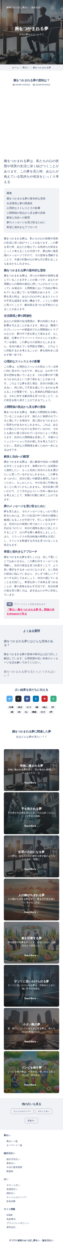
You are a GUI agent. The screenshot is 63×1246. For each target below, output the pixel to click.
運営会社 (11, 1227)
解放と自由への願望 (18, 217)
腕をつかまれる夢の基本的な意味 (26, 198)
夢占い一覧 (12, 1141)
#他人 (44, 707)
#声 (51, 712)
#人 (26, 712)
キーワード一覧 (14, 1145)
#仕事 (11, 707)
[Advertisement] (31, 125)
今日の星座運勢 (14, 1167)
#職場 (34, 712)
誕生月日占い (13, 1159)
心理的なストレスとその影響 (23, 208)
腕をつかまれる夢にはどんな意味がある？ (28, 643)
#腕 (36, 707)
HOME (9, 1215)
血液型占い (12, 1189)
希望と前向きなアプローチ (22, 227)
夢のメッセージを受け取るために (26, 222)
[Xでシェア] (18, 699)
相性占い (11, 1193)
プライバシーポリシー (17, 1223)
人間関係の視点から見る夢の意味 (26, 212)
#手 (52, 707)
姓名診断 (11, 1201)
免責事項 (11, 1219)
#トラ (29, 707)
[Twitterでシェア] (9, 699)
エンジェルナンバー (22, 1111)
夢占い (25, 67)
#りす (43, 712)
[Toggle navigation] (52, 7)
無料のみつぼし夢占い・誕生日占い (24, 7)
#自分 (20, 707)
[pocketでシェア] (45, 699)
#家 (12, 712)
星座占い (31, 1120)
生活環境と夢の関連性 (19, 203)
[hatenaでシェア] (36, 699)
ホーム (15, 67)
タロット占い (43, 1111)
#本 (19, 712)
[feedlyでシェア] (53, 699)
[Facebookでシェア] (27, 699)
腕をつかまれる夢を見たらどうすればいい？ (30, 673)
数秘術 (9, 1171)
